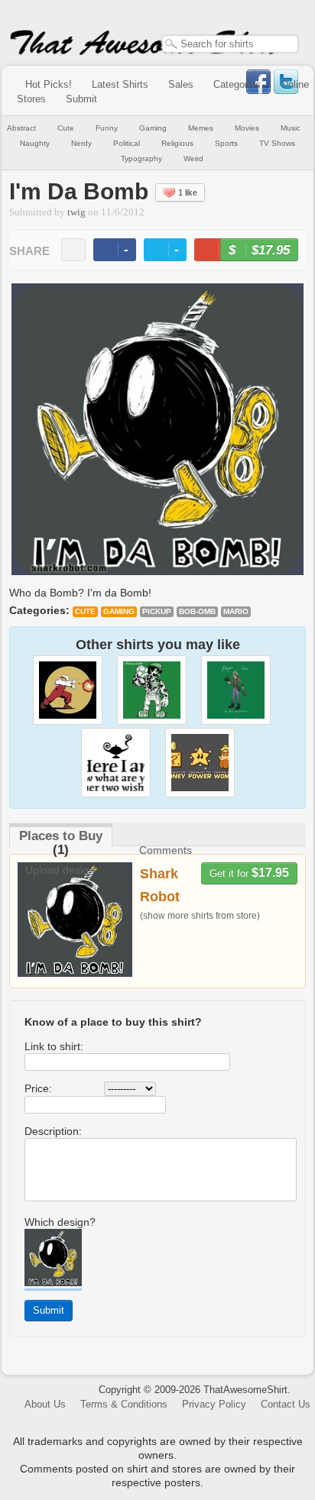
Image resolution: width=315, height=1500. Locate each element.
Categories (237, 84)
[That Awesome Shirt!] (145, 52)
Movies (247, 128)
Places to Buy (60, 836)
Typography (141, 158)
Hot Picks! (48, 84)
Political (126, 143)
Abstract (21, 128)
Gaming (153, 128)
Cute (65, 128)
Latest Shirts (120, 84)
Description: (53, 1131)
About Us (45, 1404)
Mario (235, 611)
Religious (177, 143)
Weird (193, 158)
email (73, 249)
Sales (180, 84)
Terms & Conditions (123, 1404)
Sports (226, 143)
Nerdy (81, 143)
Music (290, 128)
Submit (81, 99)
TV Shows (277, 143)
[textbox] (230, 44)
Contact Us (285, 1404)
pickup (156, 611)
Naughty (35, 143)
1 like (187, 192)
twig (76, 212)
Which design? (60, 1222)
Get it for (249, 872)
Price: (38, 1088)
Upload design (60, 870)
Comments (165, 850)
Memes (200, 128)
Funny (107, 128)
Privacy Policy (214, 1404)
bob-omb (197, 611)
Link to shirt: (53, 1046)
